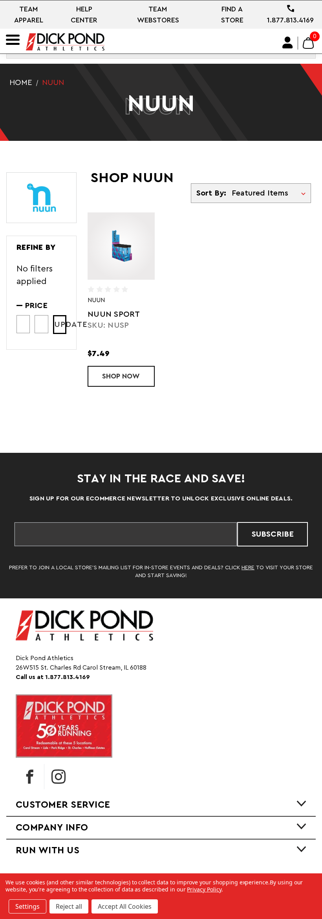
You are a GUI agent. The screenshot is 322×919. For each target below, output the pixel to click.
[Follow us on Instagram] (58, 776)
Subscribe (273, 534)
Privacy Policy (204, 889)
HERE (248, 567)
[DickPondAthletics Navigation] (13, 39)
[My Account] (288, 43)
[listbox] (271, 193)
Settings (27, 906)
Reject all (69, 906)
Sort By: (211, 193)
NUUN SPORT (114, 314)
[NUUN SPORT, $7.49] (121, 246)
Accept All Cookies (125, 906)
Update (60, 324)
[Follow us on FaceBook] (29, 776)
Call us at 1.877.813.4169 (53, 677)
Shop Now (128, 376)
